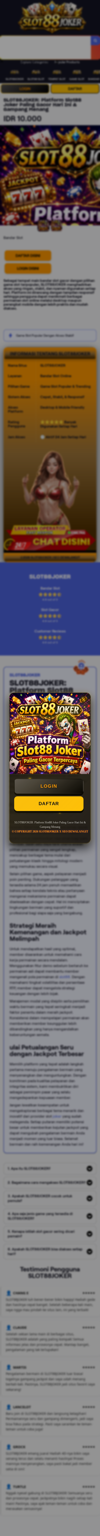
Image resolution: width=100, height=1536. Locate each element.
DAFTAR (49, 803)
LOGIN (48, 786)
